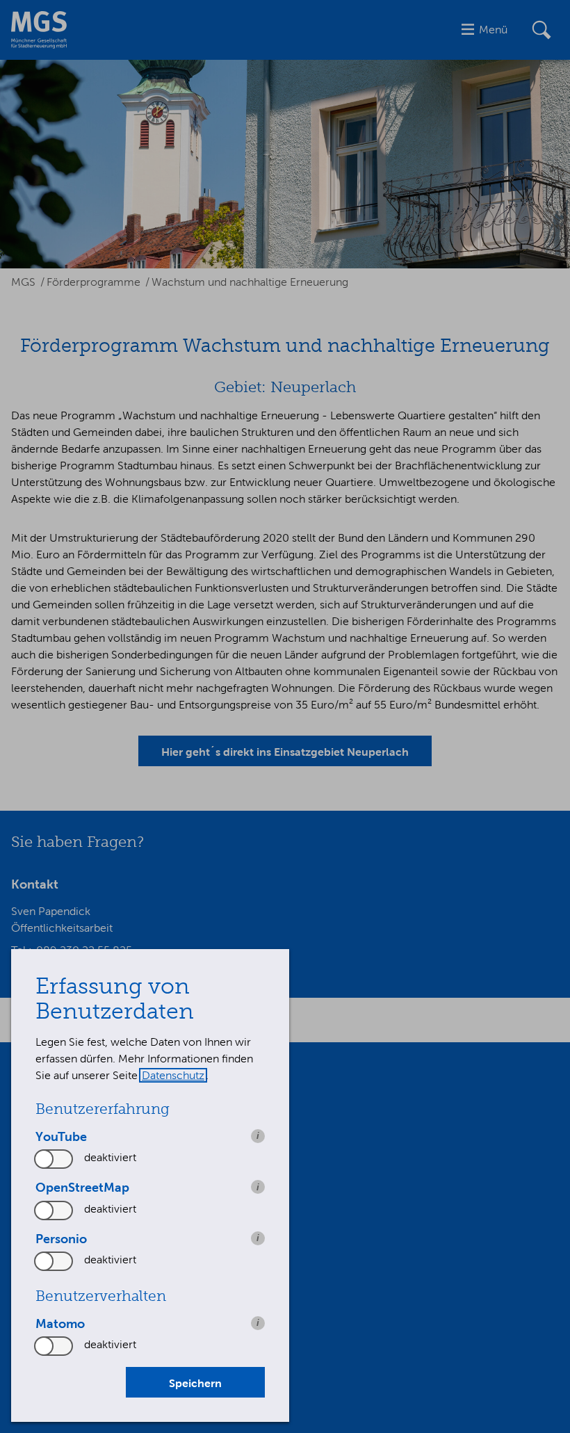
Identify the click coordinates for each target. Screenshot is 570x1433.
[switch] (54, 1159)
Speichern (195, 1383)
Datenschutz (173, 1075)
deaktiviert (110, 1157)
